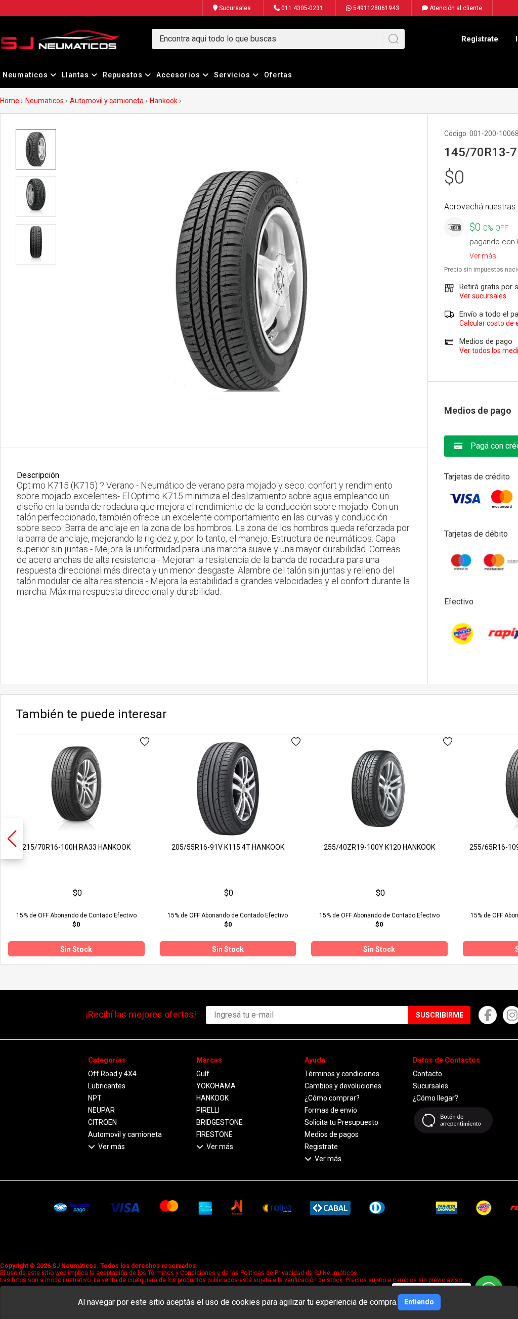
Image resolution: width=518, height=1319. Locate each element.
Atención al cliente (455, 8)
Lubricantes (106, 1085)
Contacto (427, 1073)
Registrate (479, 38)
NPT (95, 1098)
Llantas (76, 75)
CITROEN (102, 1122)
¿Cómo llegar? (435, 1098)
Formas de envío (331, 1110)
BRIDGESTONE (219, 1122)
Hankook (164, 101)
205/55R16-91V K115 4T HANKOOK (227, 847)
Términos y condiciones (342, 1073)
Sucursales (234, 8)
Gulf (202, 1073)
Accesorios (179, 75)
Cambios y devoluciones (343, 1085)
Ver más (482, 254)
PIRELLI (208, 1110)
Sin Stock (76, 949)
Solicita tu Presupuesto (341, 1122)
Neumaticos (26, 75)
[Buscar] (393, 39)
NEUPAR (101, 1110)
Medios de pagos (332, 1134)
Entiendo (419, 1302)
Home (9, 101)
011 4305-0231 (301, 8)
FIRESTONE (214, 1134)
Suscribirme (439, 1015)
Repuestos (124, 75)
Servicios (233, 75)
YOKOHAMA (216, 1085)
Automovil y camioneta (107, 101)
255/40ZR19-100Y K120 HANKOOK (379, 847)
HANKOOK (212, 1098)
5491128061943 (375, 8)
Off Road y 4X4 (112, 1073)
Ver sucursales (482, 296)
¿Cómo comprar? (332, 1098)
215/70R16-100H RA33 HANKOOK (76, 847)
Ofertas (278, 75)
